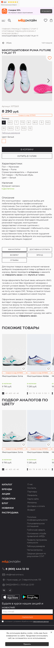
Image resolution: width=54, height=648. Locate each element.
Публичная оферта (36, 530)
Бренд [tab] (40, 255)
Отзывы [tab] (14, 260)
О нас (30, 484)
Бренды (7, 489)
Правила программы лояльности (37, 541)
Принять (27, 644)
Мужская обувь (9, 33)
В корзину (27, 149)
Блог (5, 503)
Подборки (8, 498)
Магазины (32, 502)
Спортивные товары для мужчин (18, 31)
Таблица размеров (11, 133)
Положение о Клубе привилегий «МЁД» (36, 534)
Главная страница (11, 29)
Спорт (34, 29)
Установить (46, 11)
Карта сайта (33, 499)
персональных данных (41, 621)
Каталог (7, 484)
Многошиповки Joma (12, 376)
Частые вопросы (35, 550)
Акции (6, 494)
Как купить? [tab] (14, 249)
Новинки (8, 508)
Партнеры (32, 491)
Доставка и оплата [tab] (40, 249)
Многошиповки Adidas (38, 376)
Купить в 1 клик (27, 156)
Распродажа (10, 512)
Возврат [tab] (14, 255)
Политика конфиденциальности (37, 518)
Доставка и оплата (36, 506)
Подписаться (27, 617)
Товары (25, 29)
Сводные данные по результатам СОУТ (36, 554)
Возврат (31, 510)
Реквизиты (32, 495)
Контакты (31, 488)
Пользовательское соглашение (36, 524)
